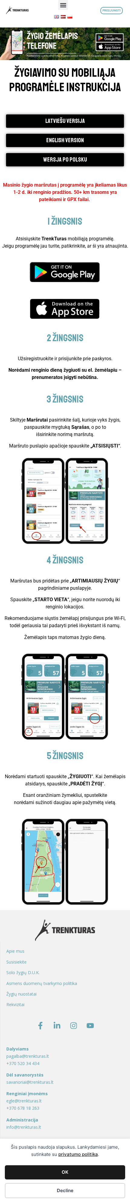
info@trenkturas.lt (23, 1127)
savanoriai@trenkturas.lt (30, 1082)
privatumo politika (78, 1154)
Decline (65, 1190)
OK (65, 1172)
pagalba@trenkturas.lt (27, 1056)
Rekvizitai (15, 1004)
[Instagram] (73, 1025)
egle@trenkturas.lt (24, 1101)
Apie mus (15, 951)
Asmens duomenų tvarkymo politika (41, 983)
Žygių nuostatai (21, 994)
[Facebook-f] (40, 1025)
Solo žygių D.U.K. (23, 972)
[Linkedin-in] (56, 1025)
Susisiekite (16, 962)
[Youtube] (90, 1025)
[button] (63, 5)
